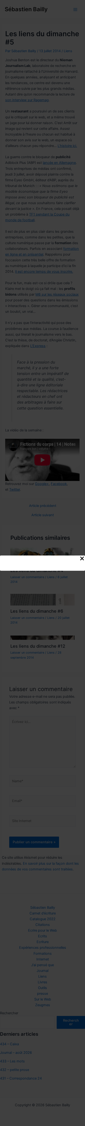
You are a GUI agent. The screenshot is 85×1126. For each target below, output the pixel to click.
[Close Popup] (82, 558)
